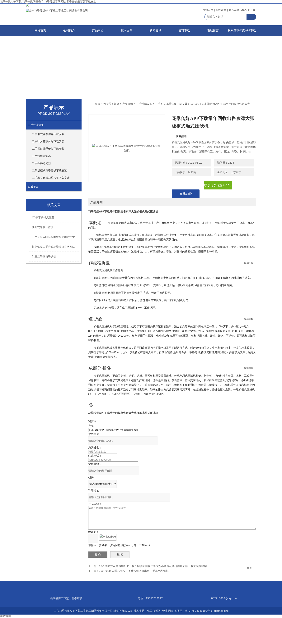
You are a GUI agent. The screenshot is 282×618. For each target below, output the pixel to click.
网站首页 (208, 9)
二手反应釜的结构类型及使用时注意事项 (56, 237)
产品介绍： (98, 202)
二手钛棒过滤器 (41, 163)
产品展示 (127, 103)
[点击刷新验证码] (107, 537)
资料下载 (184, 30)
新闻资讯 (155, 30)
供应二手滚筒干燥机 (44, 256)
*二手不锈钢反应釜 (43, 217)
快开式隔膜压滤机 (42, 227)
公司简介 (69, 30)
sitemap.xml (221, 610)
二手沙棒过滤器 (41, 155)
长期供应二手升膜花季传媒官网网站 (53, 246)
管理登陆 (167, 610)
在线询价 (186, 193)
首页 (116, 103)
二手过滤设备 (36, 124)
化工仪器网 (154, 610)
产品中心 (98, 30)
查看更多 (33, 186)
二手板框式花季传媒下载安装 (49, 170)
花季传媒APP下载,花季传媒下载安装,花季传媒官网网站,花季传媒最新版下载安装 (48, 1)
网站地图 (5, 616)
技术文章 (126, 30)
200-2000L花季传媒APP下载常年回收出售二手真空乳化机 (133, 570)
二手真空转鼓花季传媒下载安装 (51, 177)
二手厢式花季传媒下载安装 (48, 134)
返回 (249, 568)
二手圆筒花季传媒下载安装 (48, 148)
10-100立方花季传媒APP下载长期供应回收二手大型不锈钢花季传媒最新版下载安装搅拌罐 (153, 566)
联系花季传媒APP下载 (242, 9)
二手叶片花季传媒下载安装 (48, 141)
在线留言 (221, 9)
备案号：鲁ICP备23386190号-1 (193, 610)
